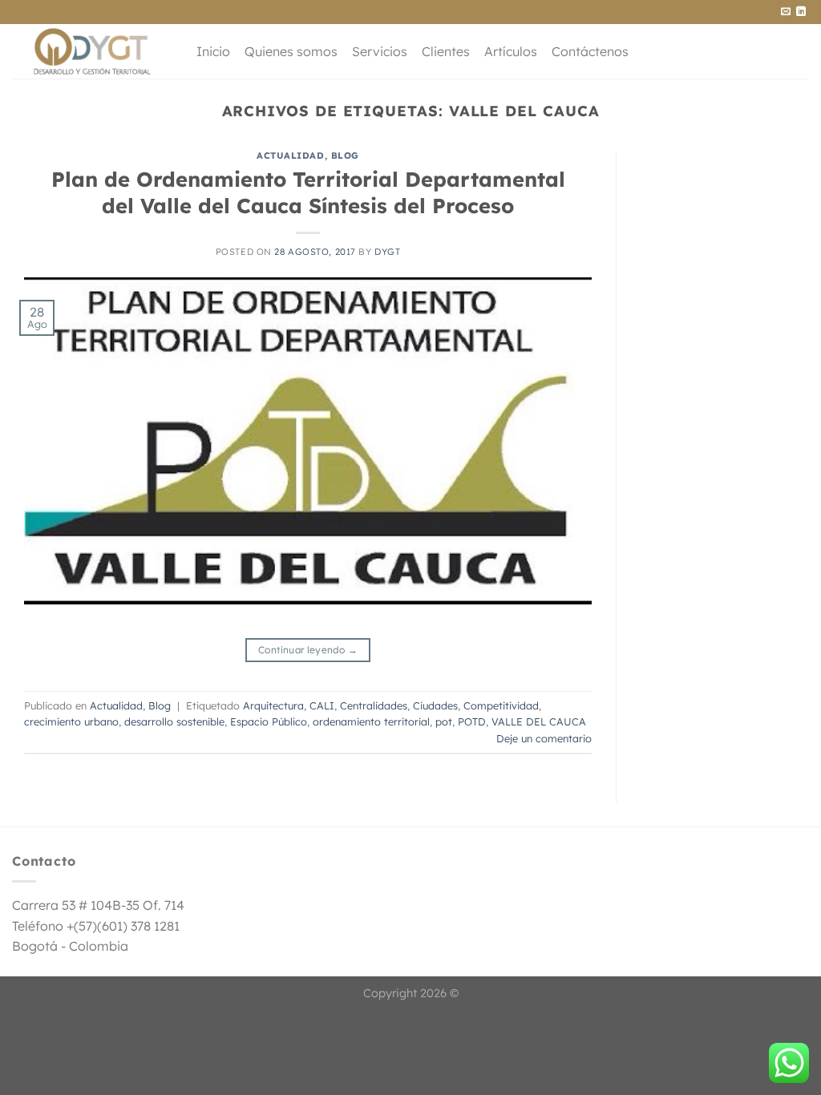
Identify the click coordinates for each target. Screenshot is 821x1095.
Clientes (446, 51)
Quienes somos (291, 51)
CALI (321, 705)
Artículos (510, 51)
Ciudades (435, 705)
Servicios (379, 51)
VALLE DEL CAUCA (538, 721)
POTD (472, 721)
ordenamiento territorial (371, 721)
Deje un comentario (544, 738)
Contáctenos (590, 51)
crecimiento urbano (71, 721)
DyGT (387, 251)
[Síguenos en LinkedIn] (801, 12)
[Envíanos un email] (786, 12)
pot (443, 721)
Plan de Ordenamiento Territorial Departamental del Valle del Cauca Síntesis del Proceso (308, 192)
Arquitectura (273, 705)
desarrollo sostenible (174, 721)
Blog (345, 155)
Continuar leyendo (308, 650)
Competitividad (501, 705)
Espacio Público (268, 721)
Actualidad (291, 155)
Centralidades (373, 705)
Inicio (213, 51)
